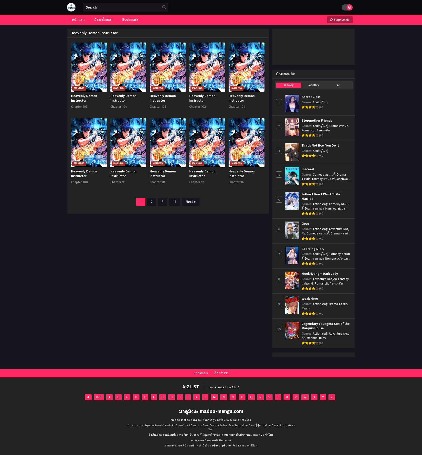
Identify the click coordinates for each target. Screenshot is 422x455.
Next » (191, 202)
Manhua (312, 338)
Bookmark (200, 373)
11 (174, 202)
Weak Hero (310, 299)
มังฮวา (342, 208)
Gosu (305, 224)
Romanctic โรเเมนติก (316, 130)
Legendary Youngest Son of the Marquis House (326, 326)
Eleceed (308, 169)
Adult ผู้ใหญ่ (320, 102)
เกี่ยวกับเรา (221, 373)
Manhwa (342, 179)
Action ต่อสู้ (320, 204)
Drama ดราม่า (338, 126)
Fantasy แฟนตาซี (323, 179)
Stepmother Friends (317, 121)
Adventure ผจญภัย (325, 279)
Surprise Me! (341, 19)
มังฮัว (322, 338)
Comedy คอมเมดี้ (324, 174)
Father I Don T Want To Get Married (322, 196)
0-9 (99, 397)
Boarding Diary (313, 249)
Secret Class (311, 97)
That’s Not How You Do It (320, 146)
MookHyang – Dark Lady (320, 274)
